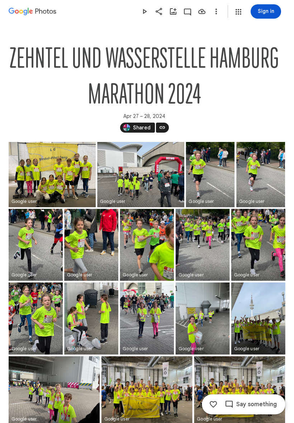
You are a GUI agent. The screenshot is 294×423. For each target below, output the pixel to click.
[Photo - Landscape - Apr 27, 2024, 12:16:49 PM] (140, 174)
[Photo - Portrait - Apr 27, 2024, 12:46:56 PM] (203, 245)
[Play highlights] (144, 11)
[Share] (159, 11)
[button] (238, 12)
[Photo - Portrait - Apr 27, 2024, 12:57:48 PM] (147, 318)
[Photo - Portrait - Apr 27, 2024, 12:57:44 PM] (91, 318)
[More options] (216, 11)
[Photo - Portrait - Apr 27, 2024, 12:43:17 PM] (91, 245)
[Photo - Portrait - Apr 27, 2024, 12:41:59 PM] (210, 174)
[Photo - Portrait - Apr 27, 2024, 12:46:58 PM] (258, 245)
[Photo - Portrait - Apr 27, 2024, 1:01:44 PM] (258, 318)
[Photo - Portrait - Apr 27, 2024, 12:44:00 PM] (147, 245)
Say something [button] (256, 404)
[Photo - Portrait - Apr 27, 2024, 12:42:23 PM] (36, 245)
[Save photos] (202, 11)
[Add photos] (173, 11)
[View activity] (187, 11)
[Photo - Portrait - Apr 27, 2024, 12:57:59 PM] (203, 318)
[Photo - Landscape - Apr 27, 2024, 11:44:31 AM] (52, 174)
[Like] (213, 404)
